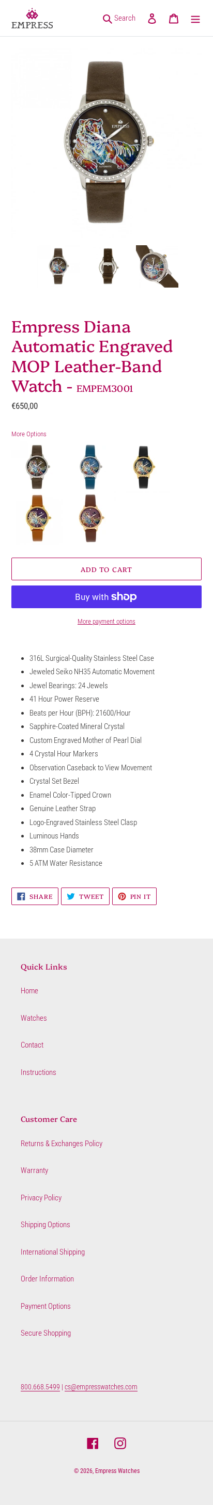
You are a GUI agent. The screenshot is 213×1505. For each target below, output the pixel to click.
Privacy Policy (41, 1197)
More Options (29, 434)
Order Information (47, 1279)
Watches (34, 1018)
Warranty (34, 1170)
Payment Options (46, 1306)
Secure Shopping (46, 1333)
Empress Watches (117, 1471)
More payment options (106, 621)
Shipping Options (45, 1224)
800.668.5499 (40, 1387)
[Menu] (195, 18)
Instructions (38, 1072)
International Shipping (53, 1252)
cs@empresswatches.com (101, 1387)
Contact (32, 1045)
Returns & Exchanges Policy (61, 1143)
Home (29, 990)
